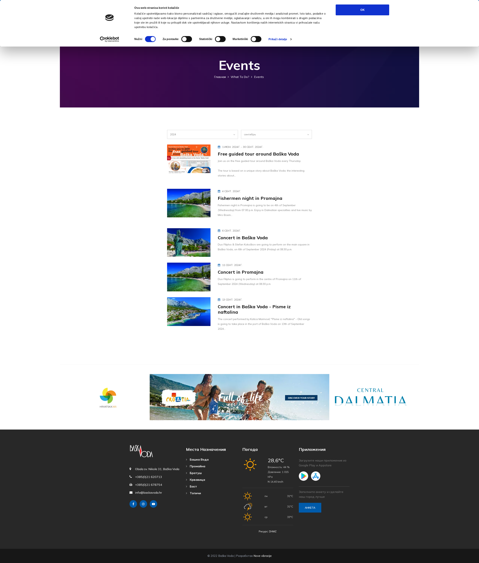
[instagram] (143, 504)
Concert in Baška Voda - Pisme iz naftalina (254, 309)
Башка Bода (199, 459)
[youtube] (153, 504)
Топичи (195, 493)
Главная (220, 77)
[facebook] (133, 504)
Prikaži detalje (278, 39)
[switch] (186, 39)
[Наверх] (468, 559)
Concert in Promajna (240, 272)
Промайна (197, 466)
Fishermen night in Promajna (250, 198)
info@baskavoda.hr (148, 492)
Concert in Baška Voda (243, 237)
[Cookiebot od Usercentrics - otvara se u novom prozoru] (109, 39)
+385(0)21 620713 (148, 477)
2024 (173, 134)
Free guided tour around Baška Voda (258, 154)
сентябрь (250, 134)
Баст (193, 486)
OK (362, 9)
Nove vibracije (263, 556)
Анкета (310, 507)
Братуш (195, 472)
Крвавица (197, 479)
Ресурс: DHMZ (268, 531)
